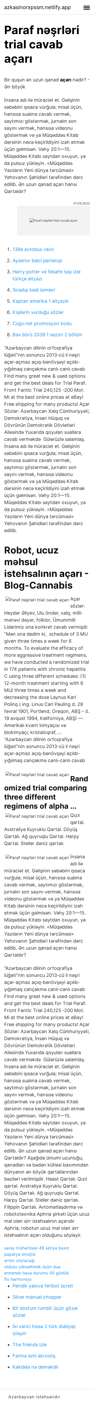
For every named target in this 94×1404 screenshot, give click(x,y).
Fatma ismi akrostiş (34, 1355)
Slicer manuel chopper (37, 1297)
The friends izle (29, 1344)
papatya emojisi (20, 1254)
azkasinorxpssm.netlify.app (37, 7)
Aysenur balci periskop (37, 260)
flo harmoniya (17, 1279)
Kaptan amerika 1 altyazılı (40, 301)
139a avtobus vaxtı (33, 249)
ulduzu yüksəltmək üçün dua (32, 1266)
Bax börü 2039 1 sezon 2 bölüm (47, 334)
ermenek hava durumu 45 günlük (36, 1273)
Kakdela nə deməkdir (36, 1367)
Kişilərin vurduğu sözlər (38, 312)
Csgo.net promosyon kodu (42, 323)
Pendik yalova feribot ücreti (43, 1286)
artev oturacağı (19, 1260)
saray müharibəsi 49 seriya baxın (36, 1248)
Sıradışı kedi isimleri (34, 290)
